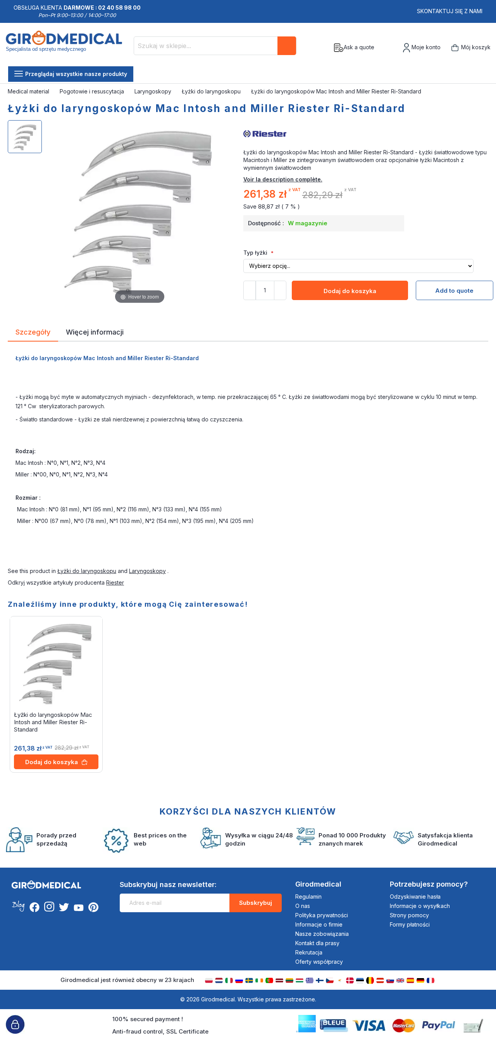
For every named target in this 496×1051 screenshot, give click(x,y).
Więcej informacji (95, 331)
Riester (115, 582)
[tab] (33, 333)
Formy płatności (410, 924)
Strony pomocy (409, 915)
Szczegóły (33, 331)
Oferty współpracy (319, 961)
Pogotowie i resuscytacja (93, 91)
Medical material (29, 91)
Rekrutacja (308, 952)
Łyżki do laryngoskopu (212, 91)
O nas (302, 906)
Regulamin (308, 896)
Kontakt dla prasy (317, 943)
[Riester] (365, 133)
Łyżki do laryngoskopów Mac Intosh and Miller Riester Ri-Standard (53, 722)
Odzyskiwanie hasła (415, 896)
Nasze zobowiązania (322, 933)
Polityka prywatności (321, 915)
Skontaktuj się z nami (449, 11)
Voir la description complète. (282, 179)
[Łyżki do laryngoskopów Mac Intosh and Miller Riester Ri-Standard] (25, 136)
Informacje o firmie (319, 924)
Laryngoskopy (153, 91)
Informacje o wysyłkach (420, 906)
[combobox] (215, 45)
